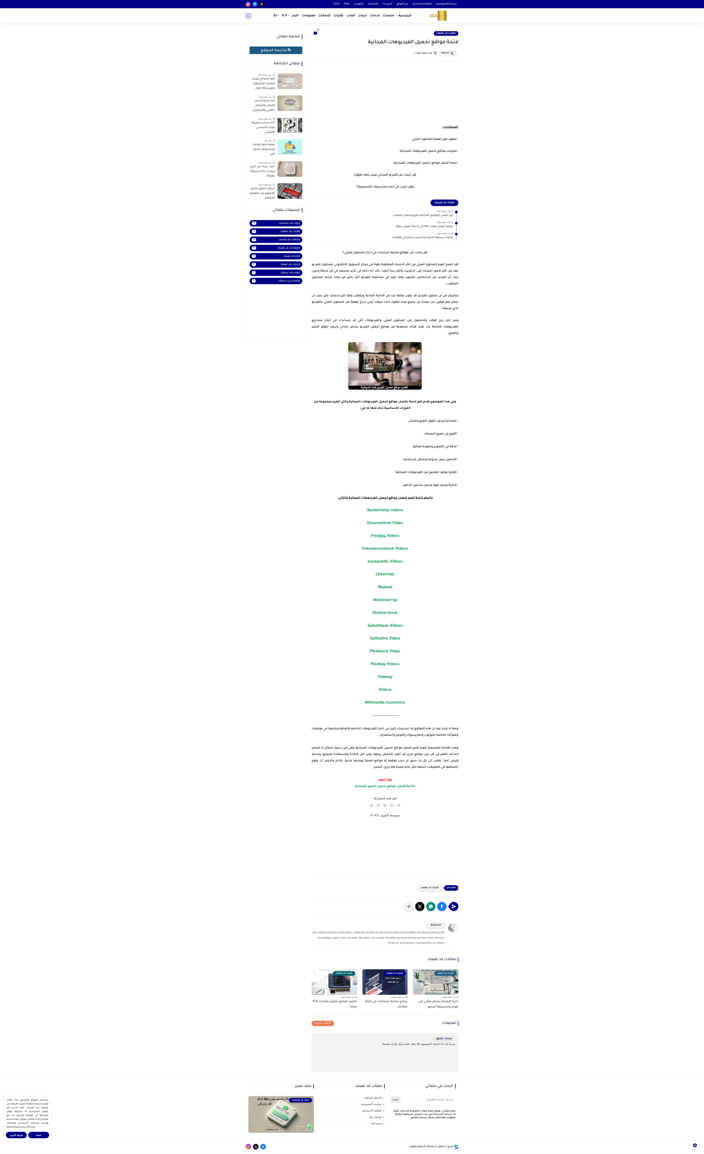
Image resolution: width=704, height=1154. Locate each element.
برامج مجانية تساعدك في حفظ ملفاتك (386, 1004)
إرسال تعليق (444, 1038)
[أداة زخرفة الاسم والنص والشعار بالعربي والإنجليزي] (290, 103)
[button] (441, 906)
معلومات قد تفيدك (276, 248)
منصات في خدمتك (276, 281)
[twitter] (261, 4)
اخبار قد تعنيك (276, 256)
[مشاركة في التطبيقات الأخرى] (408, 906)
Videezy (385, 677)
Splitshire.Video (385, 639)
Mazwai (385, 587)
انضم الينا (373, 4)
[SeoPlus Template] (456, 1146)
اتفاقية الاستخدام (422, 4)
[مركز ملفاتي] (438, 16)
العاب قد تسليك (276, 272)
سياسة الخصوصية (447, 4)
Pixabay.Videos (385, 664)
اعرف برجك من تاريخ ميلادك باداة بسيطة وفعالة (262, 171)
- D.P (285, 16)
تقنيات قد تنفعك (446, 33)
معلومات (309, 16)
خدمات (375, 16)
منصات (388, 16)
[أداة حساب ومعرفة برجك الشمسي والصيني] (290, 125)
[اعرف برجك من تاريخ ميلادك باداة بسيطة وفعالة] (290, 169)
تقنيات (338, 16)
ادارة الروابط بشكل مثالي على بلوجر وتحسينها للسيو (438, 1004)
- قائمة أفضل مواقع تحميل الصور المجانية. (385, 786)
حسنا (38, 1135)
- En (276, 16)
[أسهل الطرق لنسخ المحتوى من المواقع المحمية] (290, 191)
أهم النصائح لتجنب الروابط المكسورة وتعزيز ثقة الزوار (263, 84)
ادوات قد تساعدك (276, 223)
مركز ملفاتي (416, 1146)
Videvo (385, 690)
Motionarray (385, 600)
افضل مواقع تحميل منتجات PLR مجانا (335, 1004)
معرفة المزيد (16, 1135)
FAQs (346, 4)
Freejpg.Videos (385, 536)
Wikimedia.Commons (385, 703)
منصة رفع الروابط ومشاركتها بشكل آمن (264, 149)
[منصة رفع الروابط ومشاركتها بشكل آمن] (290, 147)
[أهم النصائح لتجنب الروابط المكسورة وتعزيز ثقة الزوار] (290, 81)
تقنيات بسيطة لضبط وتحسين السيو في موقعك (422, 237)
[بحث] (248, 16)
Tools (336, 4)
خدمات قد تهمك (276, 264)
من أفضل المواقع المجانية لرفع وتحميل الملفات (423, 215)
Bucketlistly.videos (385, 510)
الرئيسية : (404, 16)
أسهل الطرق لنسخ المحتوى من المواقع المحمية (262, 193)
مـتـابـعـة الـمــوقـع (274, 50)
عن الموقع (402, 4)
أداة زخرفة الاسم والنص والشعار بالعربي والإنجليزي (264, 105)
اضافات (324, 16)
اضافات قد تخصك (276, 239)
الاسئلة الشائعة (373, 1097)
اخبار (295, 16)
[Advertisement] (385, 96)
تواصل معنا (375, 1117)
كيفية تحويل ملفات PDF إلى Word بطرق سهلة (424, 226)
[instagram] (248, 4)
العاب (350, 16)
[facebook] (254, 4)
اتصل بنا (387, 4)
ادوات (362, 16)
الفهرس (358, 4)
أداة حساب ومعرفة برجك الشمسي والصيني (263, 127)
